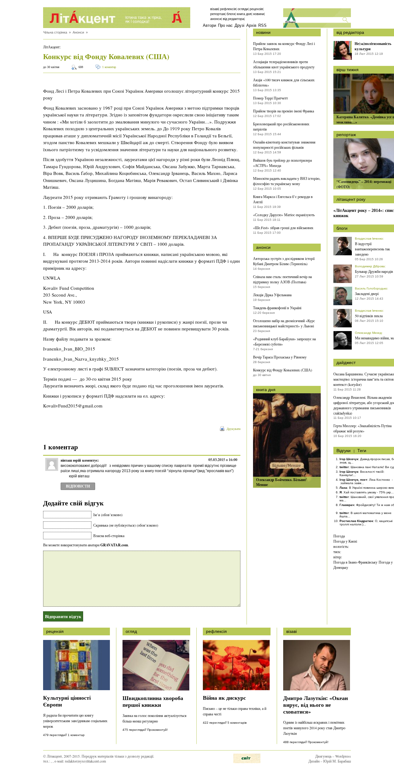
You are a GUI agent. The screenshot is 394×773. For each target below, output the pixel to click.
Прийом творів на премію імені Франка (283, 110)
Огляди (243, 9)
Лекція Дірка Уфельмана (272, 294)
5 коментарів (237, 722)
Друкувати (233, 429)
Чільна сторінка (55, 32)
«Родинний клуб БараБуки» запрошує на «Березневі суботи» (284, 341)
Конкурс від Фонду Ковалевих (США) (282, 369)
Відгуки (343, 450)
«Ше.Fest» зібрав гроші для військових (283, 227)
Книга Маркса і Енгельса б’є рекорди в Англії (283, 199)
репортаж (346, 134)
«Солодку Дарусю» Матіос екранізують (284, 214)
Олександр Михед (368, 332)
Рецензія (256, 9)
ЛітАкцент (51, 46)
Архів (251, 25)
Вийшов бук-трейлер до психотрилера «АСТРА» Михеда (282, 163)
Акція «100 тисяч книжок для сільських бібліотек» (284, 82)
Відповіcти (78, 486)
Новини (258, 14)
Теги (361, 450)
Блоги (231, 14)
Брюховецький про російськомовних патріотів (281, 126)
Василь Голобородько (371, 288)
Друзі (239, 25)
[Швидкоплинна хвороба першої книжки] (156, 688)
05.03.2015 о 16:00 (222, 459)
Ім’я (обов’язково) (108, 514)
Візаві (214, 9)
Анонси (215, 19)
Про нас (225, 25)
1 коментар (109, 67)
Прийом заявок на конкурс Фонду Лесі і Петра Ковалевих (284, 46)
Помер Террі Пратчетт (270, 97)
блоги (342, 228)
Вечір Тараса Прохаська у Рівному (280, 356)
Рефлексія (228, 9)
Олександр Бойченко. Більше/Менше (281, 482)
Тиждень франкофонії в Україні (277, 307)
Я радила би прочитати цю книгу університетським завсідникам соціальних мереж (75, 721)
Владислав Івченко (369, 238)
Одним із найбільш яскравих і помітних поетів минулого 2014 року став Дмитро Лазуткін (314, 728)
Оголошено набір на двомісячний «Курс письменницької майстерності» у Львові (284, 323)
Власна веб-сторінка (108, 535)
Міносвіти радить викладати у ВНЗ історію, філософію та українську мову (286, 181)
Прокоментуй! (157, 729)
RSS (262, 25)
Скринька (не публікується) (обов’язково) (125, 525)
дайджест (346, 362)
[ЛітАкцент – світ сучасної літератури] (116, 17)
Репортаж (217, 14)
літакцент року (350, 199)
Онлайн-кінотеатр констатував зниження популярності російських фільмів (284, 145)
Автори (209, 25)
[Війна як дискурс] (236, 688)
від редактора (350, 32)
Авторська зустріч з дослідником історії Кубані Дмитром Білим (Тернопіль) (284, 261)
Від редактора (233, 19)
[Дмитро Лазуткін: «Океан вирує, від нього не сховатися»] (316, 688)
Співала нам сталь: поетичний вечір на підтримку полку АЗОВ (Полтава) (282, 279)
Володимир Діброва (370, 266)
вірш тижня (347, 69)
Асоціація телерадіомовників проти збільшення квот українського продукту (284, 64)
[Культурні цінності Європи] (76, 688)
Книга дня (244, 14)
